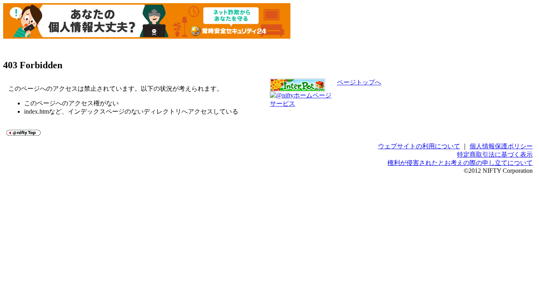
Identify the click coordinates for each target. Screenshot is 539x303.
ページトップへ (359, 82)
